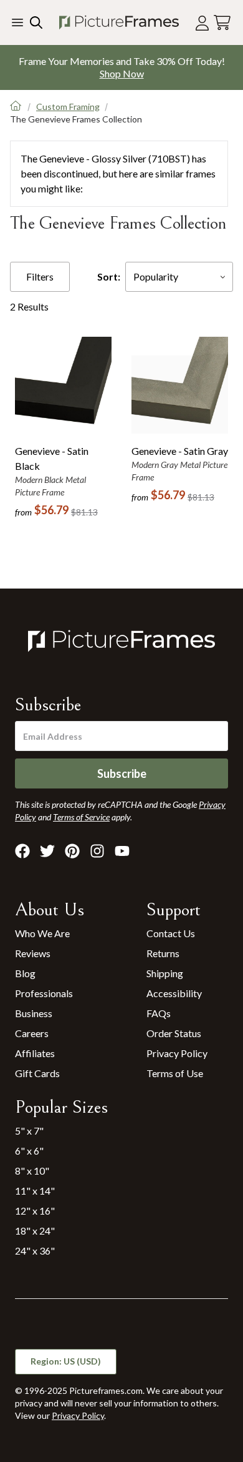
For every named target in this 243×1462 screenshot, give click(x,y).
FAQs (158, 1013)
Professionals (44, 993)
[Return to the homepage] (119, 22)
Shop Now (122, 73)
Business (33, 1013)
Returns (162, 953)
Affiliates (35, 1053)
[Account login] (202, 23)
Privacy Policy (176, 1053)
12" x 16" (35, 1210)
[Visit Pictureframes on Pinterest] (72, 850)
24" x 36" (35, 1250)
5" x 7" (29, 1130)
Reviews (32, 953)
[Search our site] (34, 22)
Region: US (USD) (66, 1361)
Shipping (164, 973)
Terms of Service (81, 817)
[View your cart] (222, 23)
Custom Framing (68, 106)
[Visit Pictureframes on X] (47, 850)
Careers (32, 1033)
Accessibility (174, 993)
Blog (25, 973)
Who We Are (42, 933)
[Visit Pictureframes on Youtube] (122, 850)
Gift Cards (37, 1073)
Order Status (173, 1033)
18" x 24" (35, 1230)
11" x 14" (35, 1190)
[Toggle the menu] (17, 22)
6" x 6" (29, 1150)
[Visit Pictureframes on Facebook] (22, 850)
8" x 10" (32, 1170)
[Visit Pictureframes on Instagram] (97, 850)
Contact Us (170, 933)
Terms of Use (174, 1073)
